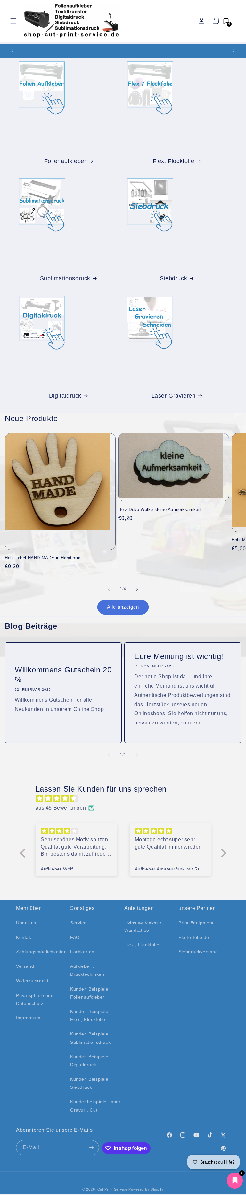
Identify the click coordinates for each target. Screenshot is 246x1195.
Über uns (26, 922)
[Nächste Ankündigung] (233, 51)
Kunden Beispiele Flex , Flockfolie (89, 1015)
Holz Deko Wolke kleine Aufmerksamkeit (159, 509)
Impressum (28, 1017)
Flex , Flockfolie (141, 944)
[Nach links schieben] (109, 589)
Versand (25, 966)
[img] (126, 798)
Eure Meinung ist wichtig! (179, 656)
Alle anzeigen (123, 607)
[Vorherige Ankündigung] (12, 51)
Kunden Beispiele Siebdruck (89, 1083)
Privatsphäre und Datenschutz (35, 999)
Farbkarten (82, 951)
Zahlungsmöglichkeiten (41, 951)
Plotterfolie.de (193, 937)
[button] (13, 21)
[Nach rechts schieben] (137, 589)
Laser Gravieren (174, 396)
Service (78, 922)
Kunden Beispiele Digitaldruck (89, 1060)
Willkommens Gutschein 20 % (63, 674)
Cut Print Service (112, 1189)
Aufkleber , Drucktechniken (87, 970)
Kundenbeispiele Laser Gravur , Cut (95, 1105)
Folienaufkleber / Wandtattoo (142, 926)
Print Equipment (196, 922)
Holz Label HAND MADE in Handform (42, 557)
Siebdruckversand (198, 951)
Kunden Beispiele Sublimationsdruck (90, 1037)
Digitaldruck (65, 396)
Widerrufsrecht (32, 980)
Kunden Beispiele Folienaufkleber (89, 993)
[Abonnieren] (92, 1147)
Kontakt (24, 937)
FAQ (75, 937)
